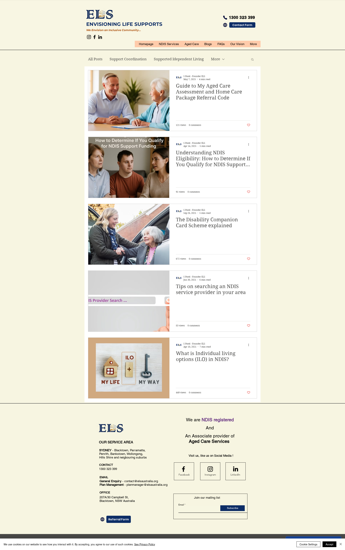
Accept (329, 544)
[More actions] (250, 77)
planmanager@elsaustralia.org (146, 484)
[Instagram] (89, 37)
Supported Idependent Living (179, 59)
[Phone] (225, 17)
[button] (252, 60)
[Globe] (225, 25)
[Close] (341, 544)
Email (181, 505)
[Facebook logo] (183, 469)
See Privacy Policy (144, 544)
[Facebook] (94, 37)
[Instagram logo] (210, 469)
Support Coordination (128, 59)
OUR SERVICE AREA (116, 442)
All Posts (95, 59)
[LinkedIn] (100, 37)
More (215, 59)
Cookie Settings (308, 544)
